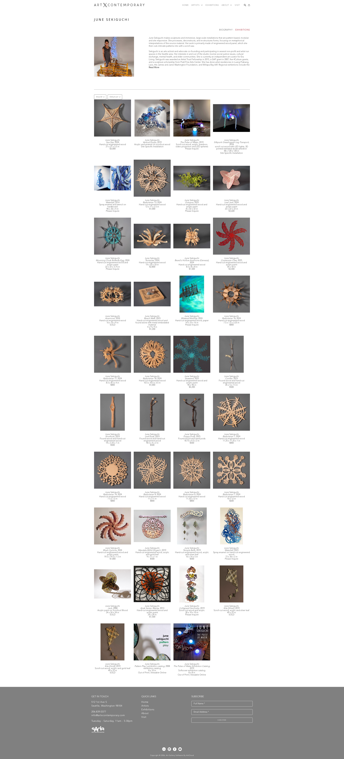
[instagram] (169, 749)
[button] (197, 5)
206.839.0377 (98, 712)
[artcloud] (164, 749)
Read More (154, 67)
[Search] (245, 5)
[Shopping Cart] (249, 5)
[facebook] (174, 749)
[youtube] (180, 749)
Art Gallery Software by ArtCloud (180, 755)
